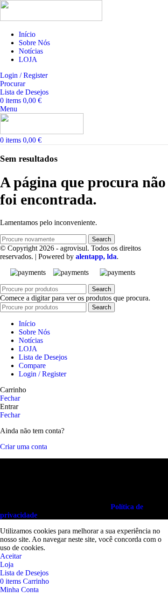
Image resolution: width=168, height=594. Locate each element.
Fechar (10, 398)
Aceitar (10, 556)
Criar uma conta (23, 447)
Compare (32, 365)
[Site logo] (51, 18)
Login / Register (42, 374)
